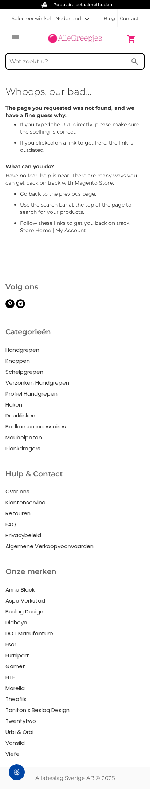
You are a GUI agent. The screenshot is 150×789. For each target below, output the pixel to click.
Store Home (35, 230)
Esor (10, 644)
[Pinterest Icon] (10, 306)
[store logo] (75, 38)
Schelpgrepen (24, 372)
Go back (30, 193)
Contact (129, 18)
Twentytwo (20, 721)
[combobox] (75, 61)
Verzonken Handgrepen (37, 382)
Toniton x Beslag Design (37, 710)
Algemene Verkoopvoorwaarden (49, 546)
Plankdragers (22, 448)
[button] (72, 18)
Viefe (12, 754)
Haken (13, 404)
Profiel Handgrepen (31, 393)
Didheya (16, 622)
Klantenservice (25, 502)
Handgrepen (22, 350)
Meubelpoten (23, 437)
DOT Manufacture (29, 633)
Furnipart (17, 655)
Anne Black (20, 589)
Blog (109, 18)
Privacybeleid (23, 535)
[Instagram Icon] (20, 306)
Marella (15, 688)
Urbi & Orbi (19, 732)
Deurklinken (20, 415)
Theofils (16, 699)
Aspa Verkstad (25, 600)
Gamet (15, 666)
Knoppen (17, 361)
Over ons (17, 491)
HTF (10, 677)
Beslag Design (24, 611)
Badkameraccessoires (35, 426)
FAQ (10, 524)
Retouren (18, 513)
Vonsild (15, 743)
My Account (70, 230)
